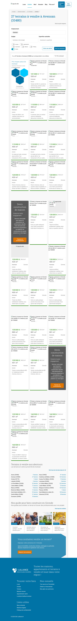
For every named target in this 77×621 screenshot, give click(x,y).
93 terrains (35, 492)
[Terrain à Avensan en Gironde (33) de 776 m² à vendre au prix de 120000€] (57, 167)
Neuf (35, 4)
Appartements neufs (22, 594)
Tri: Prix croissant (59, 56)
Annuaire (40, 4)
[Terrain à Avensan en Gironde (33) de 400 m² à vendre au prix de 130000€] (57, 251)
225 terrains (63, 483)
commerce (17, 46)
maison (26, 46)
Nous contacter (21, 605)
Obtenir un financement (46, 586)
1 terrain (35, 479)
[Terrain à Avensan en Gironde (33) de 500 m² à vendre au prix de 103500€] (57, 66)
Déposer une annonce (61, 4)
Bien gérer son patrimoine (47, 589)
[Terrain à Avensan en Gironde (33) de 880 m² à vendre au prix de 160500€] (38, 406)
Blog (46, 4)
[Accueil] (15, 4)
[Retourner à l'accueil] (24, 570)
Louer (24, 4)
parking (34, 46)
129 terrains (63, 488)
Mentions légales (21, 607)
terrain (16, 49)
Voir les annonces (60, 48)
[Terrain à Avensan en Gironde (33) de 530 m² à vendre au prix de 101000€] (38, 66)
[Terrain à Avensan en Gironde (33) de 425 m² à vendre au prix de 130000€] (57, 207)
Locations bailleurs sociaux (24, 596)
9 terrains (35, 474)
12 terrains (35, 485)
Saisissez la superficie (46, 40)
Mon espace (69, 4)
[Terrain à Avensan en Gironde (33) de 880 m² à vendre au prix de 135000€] (38, 282)
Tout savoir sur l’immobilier (47, 584)
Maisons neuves (21, 591)
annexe (16, 44)
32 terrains (35, 483)
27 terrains (35, 477)
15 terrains (63, 479)
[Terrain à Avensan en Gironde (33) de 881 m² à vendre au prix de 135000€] (38, 322)
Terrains (19, 589)
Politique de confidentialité (24, 610)
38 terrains (63, 494)
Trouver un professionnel (20, 239)
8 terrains (35, 488)
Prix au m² (52, 4)
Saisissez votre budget (19, 40)
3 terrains (35, 481)
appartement (26, 44)
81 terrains (63, 474)
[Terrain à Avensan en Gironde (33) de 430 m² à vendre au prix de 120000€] (20, 167)
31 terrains (35, 494)
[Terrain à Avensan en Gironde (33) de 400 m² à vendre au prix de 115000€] (38, 97)
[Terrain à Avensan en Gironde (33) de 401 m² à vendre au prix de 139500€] (20, 352)
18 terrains (35, 496)
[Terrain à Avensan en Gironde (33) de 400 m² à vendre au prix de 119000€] (20, 136)
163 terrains (63, 477)
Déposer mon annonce (25, 552)
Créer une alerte (47, 48)
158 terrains (63, 492)
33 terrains (63, 485)
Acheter (30, 4)
